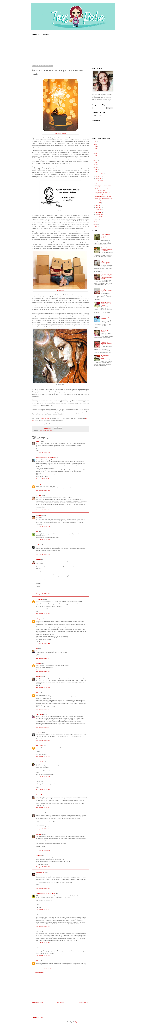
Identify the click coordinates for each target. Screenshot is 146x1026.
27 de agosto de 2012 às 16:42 (43, 926)
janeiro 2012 (99, 217)
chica (37, 531)
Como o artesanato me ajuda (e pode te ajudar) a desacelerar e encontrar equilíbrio (107, 276)
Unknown (38, 693)
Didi (37, 648)
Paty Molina (39, 732)
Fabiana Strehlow (40, 762)
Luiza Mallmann (40, 813)
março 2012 (99, 212)
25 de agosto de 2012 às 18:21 (43, 687)
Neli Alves (38, 663)
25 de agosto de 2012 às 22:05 (43, 776)
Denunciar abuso (38, 1017)
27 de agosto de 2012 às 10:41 (43, 888)
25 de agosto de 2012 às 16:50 (43, 671)
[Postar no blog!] (57, 428)
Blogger (76, 1022)
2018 (95, 158)
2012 (95, 172)
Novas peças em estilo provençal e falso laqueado (103, 199)
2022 (95, 148)
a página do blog (44, 418)
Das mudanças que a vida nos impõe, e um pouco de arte (106, 303)
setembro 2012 (99, 180)
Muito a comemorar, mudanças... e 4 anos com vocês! (103, 189)
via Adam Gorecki (60, 290)
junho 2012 (98, 205)
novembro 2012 (100, 176)
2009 (95, 224)
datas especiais (41, 430)
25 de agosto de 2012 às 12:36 (43, 554)
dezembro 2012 (99, 174)
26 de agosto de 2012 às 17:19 (43, 807)
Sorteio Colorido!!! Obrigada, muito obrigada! (105, 236)
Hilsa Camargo (39, 745)
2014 (95, 167)
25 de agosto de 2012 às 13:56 (43, 613)
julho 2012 (98, 203)
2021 (95, 151)
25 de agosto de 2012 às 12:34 (43, 526)
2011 (95, 219)
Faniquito (38, 559)
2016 (95, 162)
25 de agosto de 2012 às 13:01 (43, 594)
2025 (95, 141)
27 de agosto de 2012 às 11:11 (43, 909)
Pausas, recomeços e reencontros (106, 317)
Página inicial (36, 34)
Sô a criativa (39, 676)
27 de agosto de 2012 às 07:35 (43, 850)
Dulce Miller (39, 834)
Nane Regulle (39, 795)
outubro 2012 (99, 178)
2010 (95, 222)
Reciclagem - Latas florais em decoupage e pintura (106, 290)
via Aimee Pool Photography (60, 133)
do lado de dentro (49, 430)
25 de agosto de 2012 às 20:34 (43, 740)
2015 (95, 165)
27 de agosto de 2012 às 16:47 (43, 955)
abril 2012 (98, 210)
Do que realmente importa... (105, 330)
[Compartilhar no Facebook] (60, 428)
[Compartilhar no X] (58, 428)
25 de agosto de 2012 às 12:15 (43, 478)
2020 (95, 153)
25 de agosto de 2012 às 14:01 (43, 643)
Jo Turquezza (39, 619)
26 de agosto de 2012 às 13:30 (43, 789)
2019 (95, 155)
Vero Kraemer (39, 599)
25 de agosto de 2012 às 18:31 (43, 709)
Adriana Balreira (40, 872)
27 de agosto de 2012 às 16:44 (43, 942)
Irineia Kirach (39, 714)
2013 (95, 169)
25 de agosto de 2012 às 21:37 (43, 756)
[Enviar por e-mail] (55, 428)
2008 (95, 226)
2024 (95, 144)
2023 (95, 146)
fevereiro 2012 (99, 214)
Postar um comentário (39, 972)
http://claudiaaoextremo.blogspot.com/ (46, 458)
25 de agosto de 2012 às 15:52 (43, 658)
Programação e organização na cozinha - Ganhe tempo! (106, 249)
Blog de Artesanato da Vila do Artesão (45, 893)
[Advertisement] (73, 50)
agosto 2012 (99, 183)
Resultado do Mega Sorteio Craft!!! (103, 196)
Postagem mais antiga (83, 1002)
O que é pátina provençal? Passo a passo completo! (105, 262)
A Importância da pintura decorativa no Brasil (106, 357)
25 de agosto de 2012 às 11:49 (43, 452)
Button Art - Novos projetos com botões (103, 185)
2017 (95, 160)
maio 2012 (98, 207)
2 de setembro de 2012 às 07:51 (43, 968)
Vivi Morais (39, 856)
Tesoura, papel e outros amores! (44, 484)
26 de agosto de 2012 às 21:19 (43, 829)
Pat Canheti (39, 495)
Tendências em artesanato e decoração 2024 (106, 343)
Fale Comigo (46, 34)
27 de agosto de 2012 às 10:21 (43, 867)
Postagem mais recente (37, 1002)
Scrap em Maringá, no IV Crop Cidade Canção (102, 193)
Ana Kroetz (39, 545)
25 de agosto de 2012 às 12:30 (43, 510)
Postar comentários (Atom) (42, 1005)
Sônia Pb (38, 441)
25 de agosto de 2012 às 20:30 (43, 727)
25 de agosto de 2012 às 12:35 (43, 539)
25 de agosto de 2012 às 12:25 (43, 490)
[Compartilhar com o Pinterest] (61, 428)
